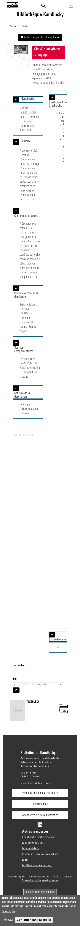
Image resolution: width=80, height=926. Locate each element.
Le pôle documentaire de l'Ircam (37, 865)
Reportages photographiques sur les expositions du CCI (44, 74)
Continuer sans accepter (34, 919)
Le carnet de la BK (30, 848)
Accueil (13, 26)
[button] (57, 117)
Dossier (60, 83)
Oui (33, 322)
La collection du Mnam (33, 843)
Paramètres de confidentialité (40, 892)
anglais (23, 331)
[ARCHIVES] (32, 702)
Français (33, 326)
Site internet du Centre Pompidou (38, 837)
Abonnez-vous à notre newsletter (40, 815)
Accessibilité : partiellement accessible (40, 880)
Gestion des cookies (62, 877)
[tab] (28, 99)
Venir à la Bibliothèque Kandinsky (40, 793)
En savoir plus (8, 911)
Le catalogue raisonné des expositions (40, 854)
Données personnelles (38, 877)
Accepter (8, 919)
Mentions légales (16, 877)
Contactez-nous (40, 804)
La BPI (25, 860)
